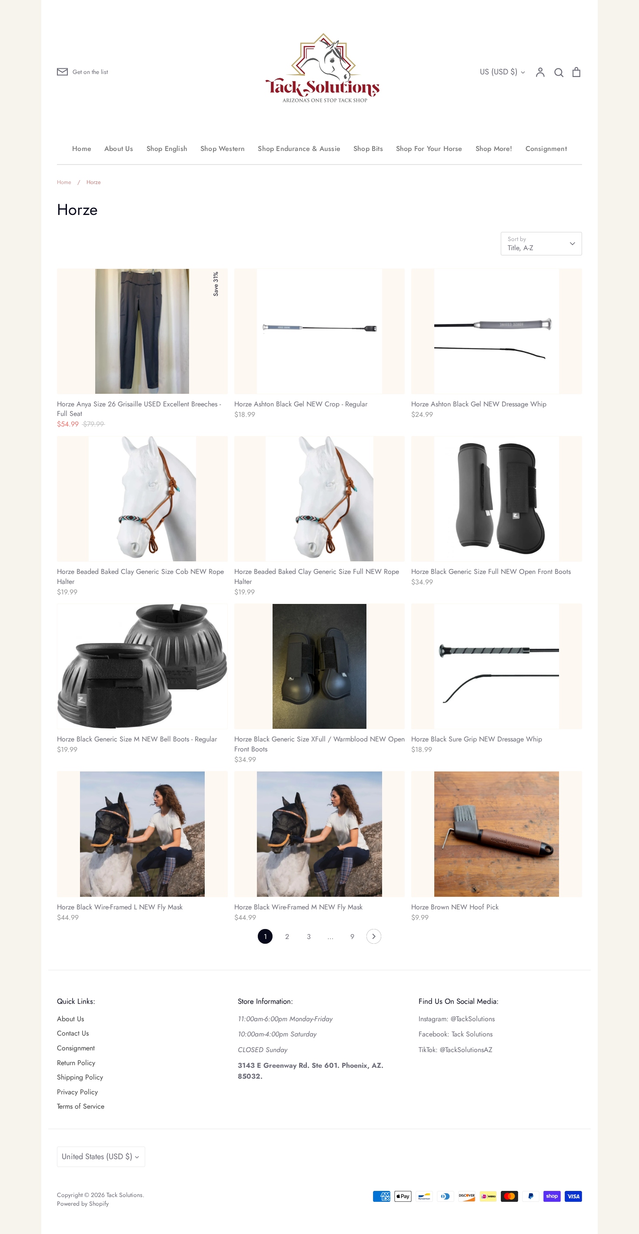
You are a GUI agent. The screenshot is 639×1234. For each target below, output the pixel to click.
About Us (118, 149)
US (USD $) (499, 71)
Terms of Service (80, 1106)
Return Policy (76, 1063)
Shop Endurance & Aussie (299, 149)
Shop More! (494, 149)
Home (81, 149)
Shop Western (222, 149)
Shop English (166, 149)
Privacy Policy (77, 1092)
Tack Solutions (124, 1194)
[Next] (373, 938)
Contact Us (73, 1033)
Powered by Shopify (83, 1203)
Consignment (546, 149)
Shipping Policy (80, 1077)
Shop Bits (368, 149)
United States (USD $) (97, 1156)
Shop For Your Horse (429, 149)
